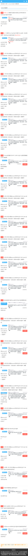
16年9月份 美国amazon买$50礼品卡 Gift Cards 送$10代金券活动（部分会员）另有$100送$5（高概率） (17, 264)
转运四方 (14, 549)
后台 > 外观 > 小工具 (9, 544)
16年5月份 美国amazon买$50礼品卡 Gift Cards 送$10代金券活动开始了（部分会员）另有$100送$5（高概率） (17, 373)
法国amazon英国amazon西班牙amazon (16, 302)
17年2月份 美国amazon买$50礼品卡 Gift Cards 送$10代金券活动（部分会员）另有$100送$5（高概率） (17, 142)
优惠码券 (17, 3)
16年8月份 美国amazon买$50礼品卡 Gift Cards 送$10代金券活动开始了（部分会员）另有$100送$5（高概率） (17, 287)
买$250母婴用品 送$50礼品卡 (14, 491)
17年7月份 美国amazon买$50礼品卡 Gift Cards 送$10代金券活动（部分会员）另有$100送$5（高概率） (17, 61)
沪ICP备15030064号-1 (5, 551)
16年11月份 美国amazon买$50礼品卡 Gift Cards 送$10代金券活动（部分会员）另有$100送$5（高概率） (17, 224)
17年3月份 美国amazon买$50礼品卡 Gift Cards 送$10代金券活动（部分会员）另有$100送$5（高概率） (17, 122)
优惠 (2, 12)
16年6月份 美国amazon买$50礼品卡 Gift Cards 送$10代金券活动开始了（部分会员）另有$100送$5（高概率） (17, 350)
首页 (6, 3)
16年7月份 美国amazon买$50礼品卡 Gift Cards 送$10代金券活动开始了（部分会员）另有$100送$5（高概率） (17, 328)
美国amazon (11, 17)
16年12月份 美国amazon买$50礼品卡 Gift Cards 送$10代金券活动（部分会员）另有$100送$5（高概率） (17, 203)
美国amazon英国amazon (13, 392)
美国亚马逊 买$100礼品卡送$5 (15, 432)
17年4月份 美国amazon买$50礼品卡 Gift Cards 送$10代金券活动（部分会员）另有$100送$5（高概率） (17, 101)
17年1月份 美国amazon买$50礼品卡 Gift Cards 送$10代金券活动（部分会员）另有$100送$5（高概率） (17, 183)
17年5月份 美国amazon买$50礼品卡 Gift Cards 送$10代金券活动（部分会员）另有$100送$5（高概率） (17, 81)
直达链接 (25, 164)
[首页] (1, 1)
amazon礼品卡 (11, 3)
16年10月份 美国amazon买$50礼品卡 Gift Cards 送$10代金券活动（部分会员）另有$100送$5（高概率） (17, 244)
